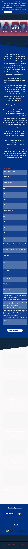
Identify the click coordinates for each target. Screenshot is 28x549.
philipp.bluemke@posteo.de (15, 144)
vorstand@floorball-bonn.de (15, 136)
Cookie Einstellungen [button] (18, 11)
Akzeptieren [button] (8, 11)
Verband (15, 525)
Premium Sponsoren (15, 508)
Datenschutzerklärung (18, 7)
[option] (9, 515)
